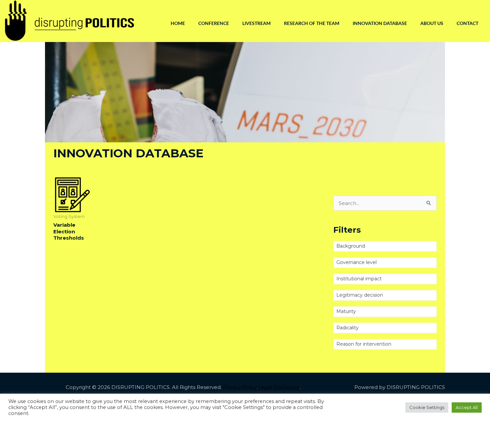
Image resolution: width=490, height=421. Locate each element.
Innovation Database (380, 23)
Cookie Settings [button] (426, 407)
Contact (467, 23)
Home (178, 23)
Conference (213, 23)
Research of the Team (311, 23)
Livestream (256, 23)
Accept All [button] (467, 407)
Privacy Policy (240, 387)
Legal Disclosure (279, 387)
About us (431, 23)
